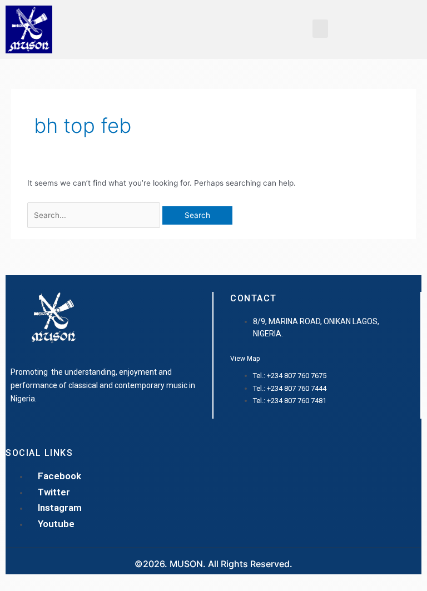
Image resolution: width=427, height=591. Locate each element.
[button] (320, 28)
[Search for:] (94, 215)
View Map (245, 358)
